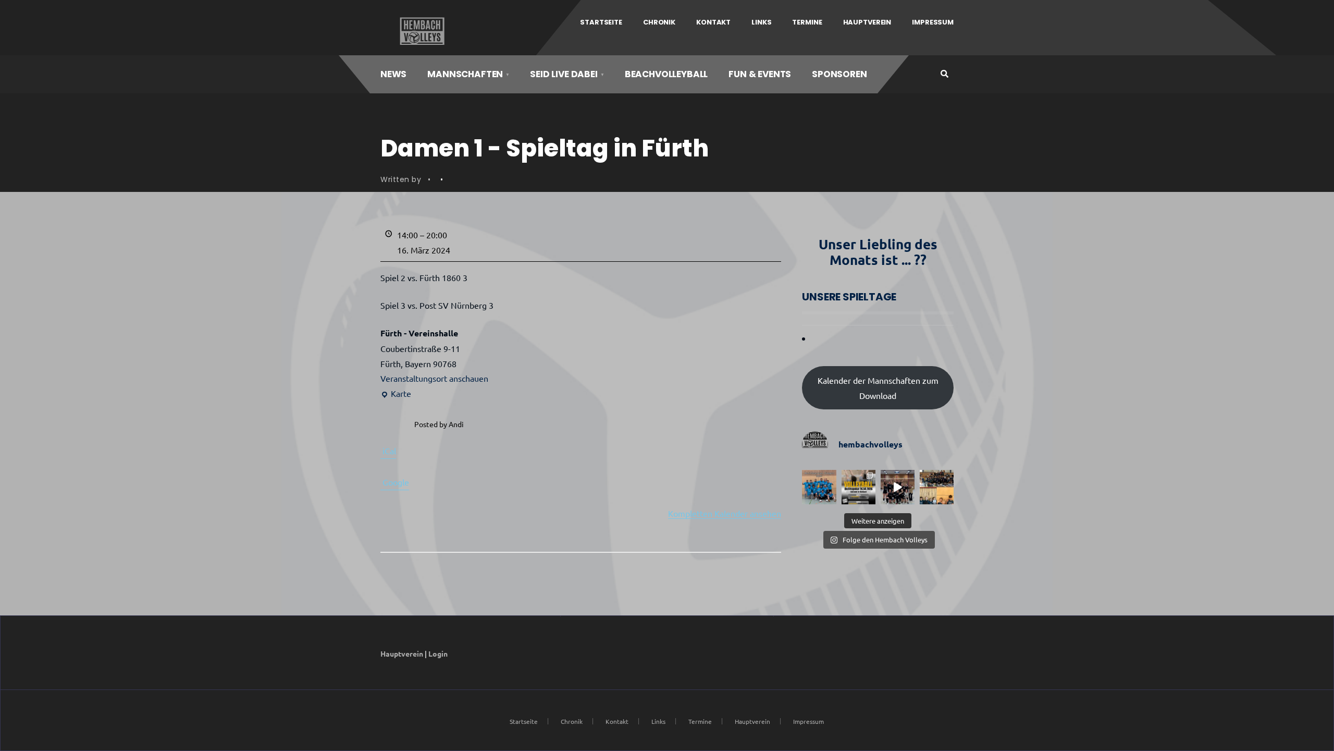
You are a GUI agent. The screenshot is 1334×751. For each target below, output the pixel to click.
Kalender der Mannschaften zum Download (878, 388)
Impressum (933, 22)
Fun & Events (759, 74)
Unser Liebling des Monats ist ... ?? (878, 251)
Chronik (659, 22)
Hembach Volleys (420, 31)
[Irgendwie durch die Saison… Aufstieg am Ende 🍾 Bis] (898, 487)
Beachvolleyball (666, 74)
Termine (807, 22)
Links (761, 22)
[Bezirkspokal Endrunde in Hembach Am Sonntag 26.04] (858, 487)
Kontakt (713, 22)
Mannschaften (465, 74)
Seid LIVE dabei (563, 74)
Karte (395, 394)
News (393, 74)
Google (395, 482)
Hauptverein (867, 22)
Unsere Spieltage (849, 296)
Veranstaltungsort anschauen (434, 378)
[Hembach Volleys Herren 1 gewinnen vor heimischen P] (819, 487)
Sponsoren (839, 74)
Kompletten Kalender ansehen (724, 513)
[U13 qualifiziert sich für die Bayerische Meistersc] (937, 487)
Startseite (601, 22)
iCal (389, 450)
